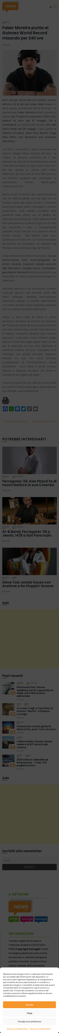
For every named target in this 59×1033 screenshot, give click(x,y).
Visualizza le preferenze (29, 1021)
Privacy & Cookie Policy (17, 1028)
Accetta (29, 1004)
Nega (29, 1013)
